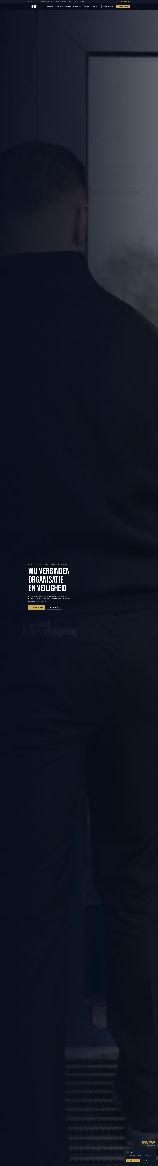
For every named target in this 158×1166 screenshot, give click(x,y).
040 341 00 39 (33, 1)
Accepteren (133, 1160)
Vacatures (86, 6)
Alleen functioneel (147, 1160)
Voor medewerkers (125, 1)
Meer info (148, 1157)
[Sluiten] (154, 1151)
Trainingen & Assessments (73, 6)
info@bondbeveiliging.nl (46, 1)
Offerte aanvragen (123, 6)
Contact (94, 6)
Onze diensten (49, 6)
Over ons (59, 6)
